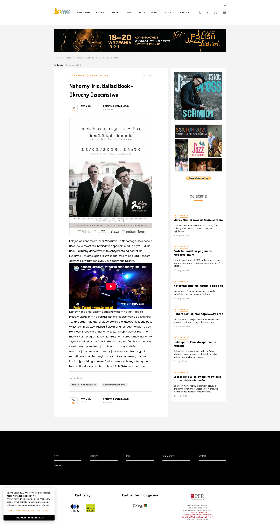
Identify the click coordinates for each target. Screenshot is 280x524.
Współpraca (168, 455)
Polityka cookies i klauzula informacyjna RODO (27, 510)
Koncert (67, 57)
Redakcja (58, 65)
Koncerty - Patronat (100, 75)
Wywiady (169, 12)
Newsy (130, 12)
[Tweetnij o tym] (150, 75)
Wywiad (184, 216)
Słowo (155, 12)
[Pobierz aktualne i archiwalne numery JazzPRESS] (200, 12)
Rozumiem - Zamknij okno (29, 518)
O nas (56, 455)
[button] (225, 5)
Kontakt (202, 455)
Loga (128, 455)
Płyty (142, 12)
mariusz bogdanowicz (84, 384)
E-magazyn (83, 12)
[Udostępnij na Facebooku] (144, 75)
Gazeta (100, 12)
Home (57, 57)
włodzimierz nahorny (114, 384)
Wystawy (58, 465)
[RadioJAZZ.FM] (215, 12)
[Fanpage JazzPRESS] (207, 12)
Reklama (94, 455)
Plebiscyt (185, 12)
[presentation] (65, 11)
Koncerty (115, 12)
